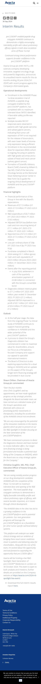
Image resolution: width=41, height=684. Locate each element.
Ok (20, 680)
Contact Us (6, 622)
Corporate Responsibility (11, 620)
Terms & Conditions (10, 613)
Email (7, 662)
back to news (10, 13)
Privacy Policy (8, 615)
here (16, 585)
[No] (38, 677)
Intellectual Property (10, 618)
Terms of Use (7, 610)
